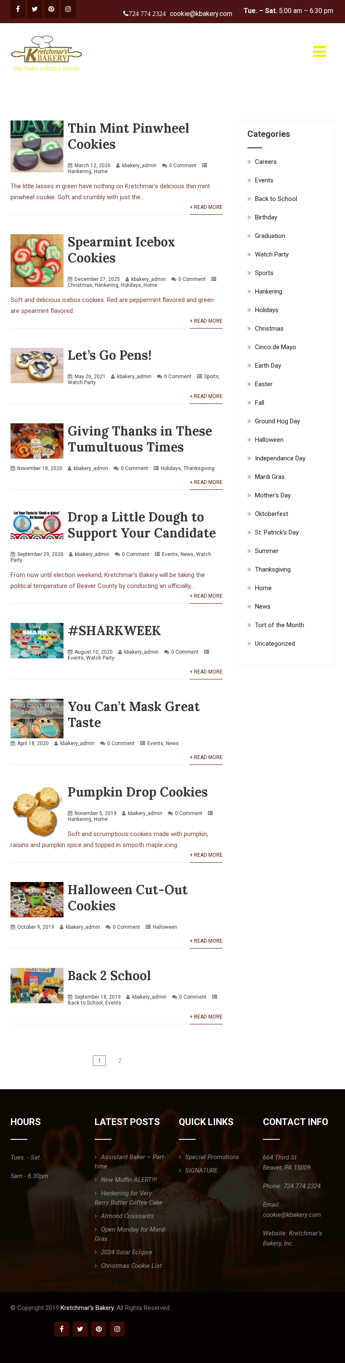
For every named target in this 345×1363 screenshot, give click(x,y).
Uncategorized (275, 643)
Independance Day (280, 458)
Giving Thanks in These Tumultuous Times (140, 439)
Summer (267, 551)
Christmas (80, 285)
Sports (211, 377)
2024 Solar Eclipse (126, 1252)
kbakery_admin (139, 165)
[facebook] (18, 9)
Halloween (165, 927)
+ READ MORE (206, 207)
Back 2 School (109, 975)
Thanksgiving (199, 468)
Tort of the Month (279, 625)
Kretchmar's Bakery (87, 1308)
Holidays (131, 285)
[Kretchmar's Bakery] (47, 35)
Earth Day (268, 365)
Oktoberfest (271, 514)
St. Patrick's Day (277, 532)
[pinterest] (51, 9)
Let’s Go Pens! (109, 355)
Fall (259, 402)
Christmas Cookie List (131, 1265)
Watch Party (82, 382)
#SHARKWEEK (114, 631)
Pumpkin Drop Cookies (138, 792)
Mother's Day (273, 495)
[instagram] (68, 9)
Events (170, 554)
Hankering (79, 171)
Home (101, 171)
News (187, 554)
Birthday (266, 217)
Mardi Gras (270, 477)
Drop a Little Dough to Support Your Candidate (142, 525)
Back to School (85, 1003)
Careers (266, 162)
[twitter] (34, 9)
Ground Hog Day (277, 421)
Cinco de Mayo (275, 347)
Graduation (270, 236)
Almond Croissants (127, 1216)
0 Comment (182, 165)
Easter (264, 384)
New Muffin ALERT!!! (129, 1180)
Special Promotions (212, 1157)
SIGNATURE (201, 1170)
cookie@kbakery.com (201, 14)
